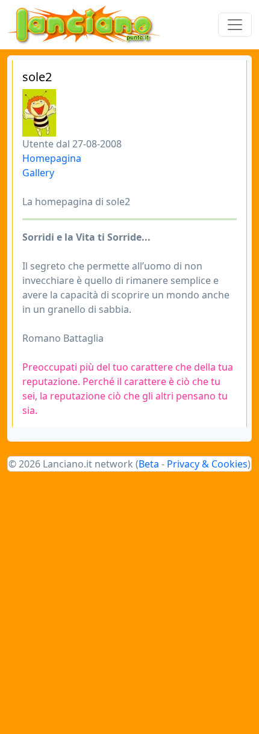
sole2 (37, 77)
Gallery (38, 172)
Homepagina (51, 158)
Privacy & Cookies (207, 463)
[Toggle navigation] (235, 25)
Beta (149, 463)
